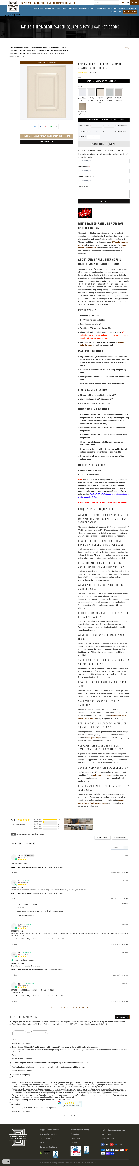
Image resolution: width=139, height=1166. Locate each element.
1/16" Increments (120, 126)
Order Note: (83, 186)
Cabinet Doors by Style (57, 48)
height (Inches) (85, 131)
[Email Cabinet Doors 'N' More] (121, 1144)
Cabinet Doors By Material (39, 48)
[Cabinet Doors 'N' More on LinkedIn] (116, 1144)
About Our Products (47, 1138)
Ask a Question (46, 142)
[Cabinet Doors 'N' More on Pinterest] (112, 1144)
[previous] (23, 92)
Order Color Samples (130, 12)
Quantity (82, 137)
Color (80, 77)
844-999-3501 (106, 1134)
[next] (70, 92)
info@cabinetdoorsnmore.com (113, 1130)
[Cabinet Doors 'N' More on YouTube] (107, 1144)
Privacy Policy (76, 1138)
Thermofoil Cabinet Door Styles (47, 50)
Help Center (100, 9)
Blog (115, 9)
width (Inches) (84, 126)
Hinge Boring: (84, 166)
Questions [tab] (28, 843)
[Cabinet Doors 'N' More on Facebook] (103, 1144)
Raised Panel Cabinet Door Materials (22, 50)
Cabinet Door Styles (21, 48)
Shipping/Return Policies (49, 1130)
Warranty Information (48, 1134)
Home (11, 48)
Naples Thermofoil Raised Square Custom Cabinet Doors (29, 867)
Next (126, 48)
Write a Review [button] (121, 837)
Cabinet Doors (36, 9)
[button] (123, 873)
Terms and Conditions (48, 1147)
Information (122, 9)
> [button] (87, 1007)
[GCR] (59, 1102)
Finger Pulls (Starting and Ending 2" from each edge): (101, 150)
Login (126, 2)
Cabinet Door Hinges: (87, 176)
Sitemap (74, 1143)
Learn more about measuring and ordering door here (47, 136)
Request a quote (116, 12)
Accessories (71, 9)
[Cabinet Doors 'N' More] (13, 6)
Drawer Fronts (49, 9)
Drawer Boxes (61, 9)
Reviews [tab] (15, 843)
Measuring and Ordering (85, 9)
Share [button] (15, 873)
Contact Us (132, 9)
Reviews (110, 9)
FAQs (42, 1143)
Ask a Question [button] (103, 837)
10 (83, 1007)
